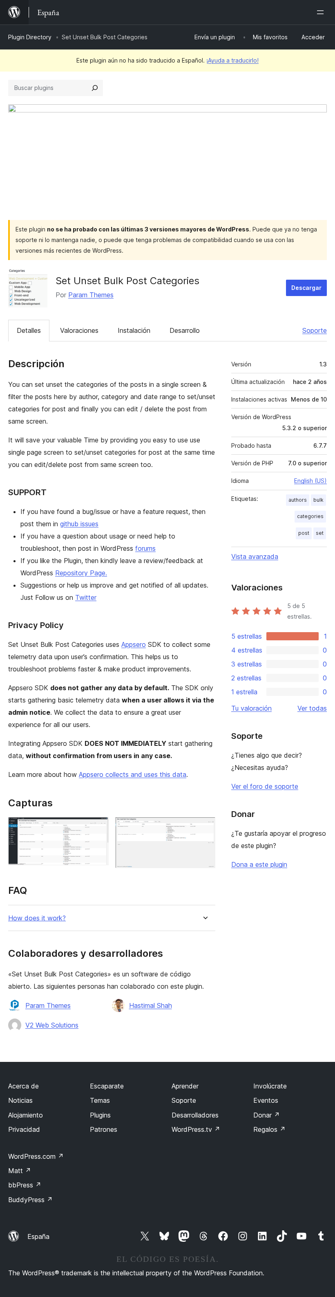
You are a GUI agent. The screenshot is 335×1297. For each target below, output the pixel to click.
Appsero (133, 644)
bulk (318, 500)
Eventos (265, 1100)
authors (297, 500)
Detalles (29, 330)
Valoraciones (79, 330)
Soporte (314, 330)
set (320, 533)
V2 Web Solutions (51, 1025)
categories (310, 516)
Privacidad (24, 1129)
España (38, 1236)
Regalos (269, 1129)
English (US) (310, 480)
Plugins (100, 1115)
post (303, 533)
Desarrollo (185, 330)
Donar (266, 1115)
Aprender (185, 1086)
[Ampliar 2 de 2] (204, 828)
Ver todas (312, 708)
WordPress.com (36, 1156)
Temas (100, 1100)
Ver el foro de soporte (264, 786)
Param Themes (91, 295)
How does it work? (37, 918)
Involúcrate (270, 1086)
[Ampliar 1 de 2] (98, 828)
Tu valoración (251, 708)
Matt (19, 1171)
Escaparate (107, 1086)
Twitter (85, 597)
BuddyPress (30, 1200)
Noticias (20, 1100)
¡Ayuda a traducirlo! (232, 60)
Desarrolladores (195, 1115)
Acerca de (23, 1086)
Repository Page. (81, 573)
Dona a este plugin (259, 864)
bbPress (24, 1185)
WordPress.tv (196, 1129)
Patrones (103, 1129)
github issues (79, 524)
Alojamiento (25, 1115)
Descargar (306, 287)
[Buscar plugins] (95, 88)
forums (145, 548)
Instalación (134, 330)
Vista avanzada (254, 556)
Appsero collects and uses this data (132, 774)
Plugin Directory (29, 37)
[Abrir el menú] (322, 12)
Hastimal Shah (150, 1005)
